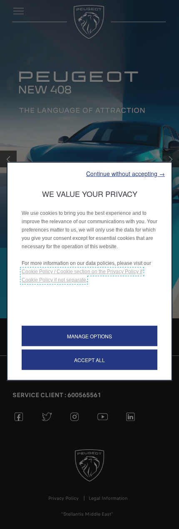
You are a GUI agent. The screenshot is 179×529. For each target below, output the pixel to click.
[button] (125, 173)
